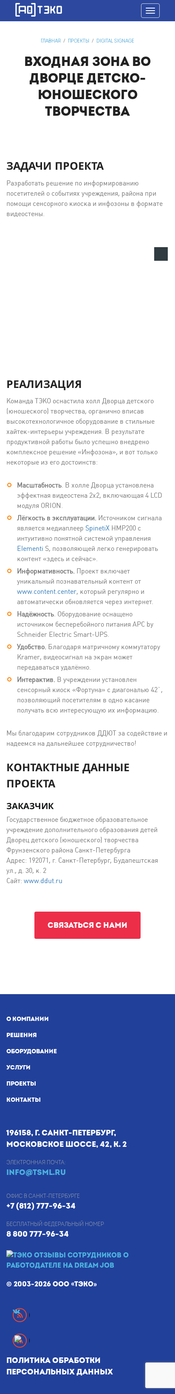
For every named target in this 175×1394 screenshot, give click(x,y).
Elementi (30, 548)
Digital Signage (115, 41)
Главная (51, 41)
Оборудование (31, 1051)
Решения (21, 1035)
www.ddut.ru (43, 881)
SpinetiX (97, 528)
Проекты (78, 41)
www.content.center (46, 591)
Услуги (18, 1067)
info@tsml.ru (36, 1172)
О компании (27, 1019)
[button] (161, 254)
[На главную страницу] (91, 10)
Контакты (23, 1099)
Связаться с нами (87, 925)
